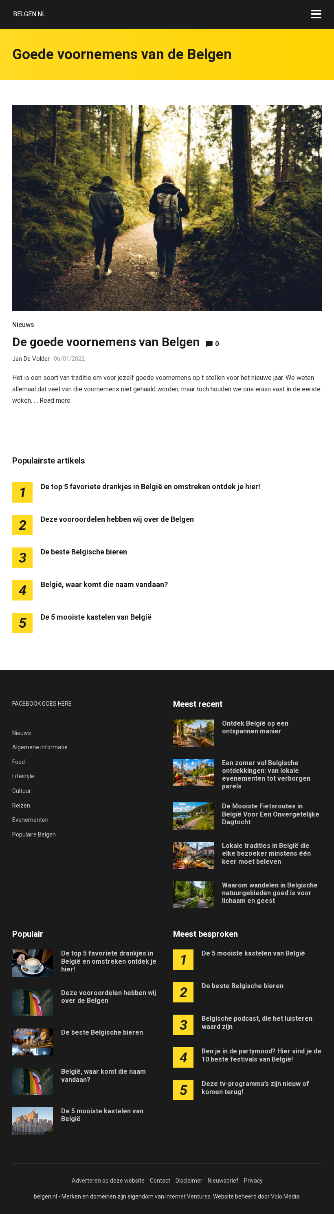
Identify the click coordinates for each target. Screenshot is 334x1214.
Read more (55, 400)
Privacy (253, 1180)
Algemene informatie (40, 747)
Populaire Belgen (34, 834)
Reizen (21, 805)
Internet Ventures (188, 1196)
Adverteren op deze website (108, 1180)
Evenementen (30, 820)
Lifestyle (23, 776)
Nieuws (23, 325)
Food (18, 762)
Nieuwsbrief (223, 1180)
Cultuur (21, 791)
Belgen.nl (29, 14)
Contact (160, 1180)
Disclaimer (189, 1180)
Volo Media (285, 1196)
